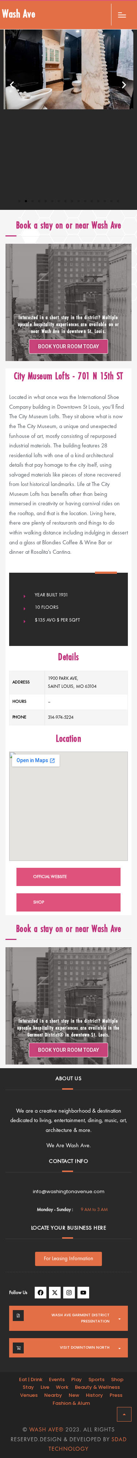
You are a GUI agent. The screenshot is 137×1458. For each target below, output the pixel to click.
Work (62, 1387)
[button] (12, 85)
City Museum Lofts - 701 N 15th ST (68, 377)
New (74, 1395)
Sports (96, 1379)
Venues (29, 1395)
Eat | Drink (30, 1379)
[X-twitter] (55, 1292)
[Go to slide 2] (26, 201)
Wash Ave (18, 14)
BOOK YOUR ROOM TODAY (68, 346)
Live (45, 1387)
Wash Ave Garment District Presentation (81, 1318)
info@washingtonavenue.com (68, 1191)
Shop (117, 1379)
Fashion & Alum (71, 1403)
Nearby (53, 1395)
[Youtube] (83, 1292)
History (94, 1395)
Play (76, 1379)
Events (57, 1379)
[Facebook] (40, 1292)
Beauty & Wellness (97, 1387)
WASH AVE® (46, 1430)
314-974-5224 (60, 717)
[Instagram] (69, 1292)
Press (116, 1395)
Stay (28, 1387)
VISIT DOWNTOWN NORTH (85, 1347)
